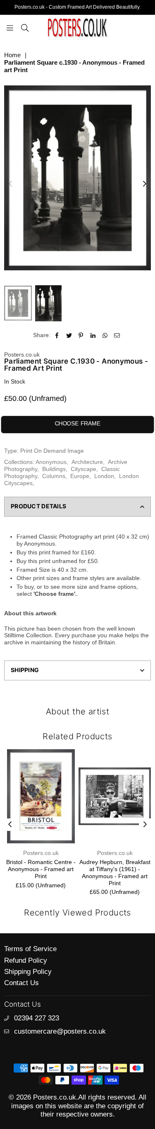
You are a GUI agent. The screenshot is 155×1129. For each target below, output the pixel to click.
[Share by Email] (117, 335)
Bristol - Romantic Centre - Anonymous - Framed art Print (41, 869)
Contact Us (21, 983)
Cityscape (83, 469)
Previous (10, 184)
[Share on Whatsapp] (105, 335)
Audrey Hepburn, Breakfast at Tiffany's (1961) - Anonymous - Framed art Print (114, 872)
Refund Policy (25, 960)
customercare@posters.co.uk (60, 1031)
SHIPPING (25, 669)
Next (144, 184)
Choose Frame (77, 423)
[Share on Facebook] (57, 335)
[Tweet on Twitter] (69, 335)
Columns (53, 476)
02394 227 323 (36, 1018)
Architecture (87, 462)
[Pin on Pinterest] (81, 335)
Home (12, 54)
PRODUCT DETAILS (38, 506)
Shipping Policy (28, 972)
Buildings (54, 469)
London (104, 476)
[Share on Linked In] (93, 335)
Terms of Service (30, 949)
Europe (79, 476)
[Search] (24, 27)
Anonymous (51, 462)
